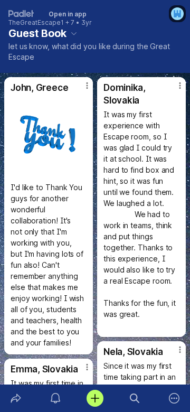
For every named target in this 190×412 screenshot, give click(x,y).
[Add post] (94, 398)
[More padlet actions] (174, 398)
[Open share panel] (15, 398)
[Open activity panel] (55, 398)
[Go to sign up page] (177, 13)
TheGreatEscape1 (36, 22)
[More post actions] (80, 90)
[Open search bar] (134, 398)
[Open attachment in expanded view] (48, 137)
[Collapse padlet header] (74, 33)
